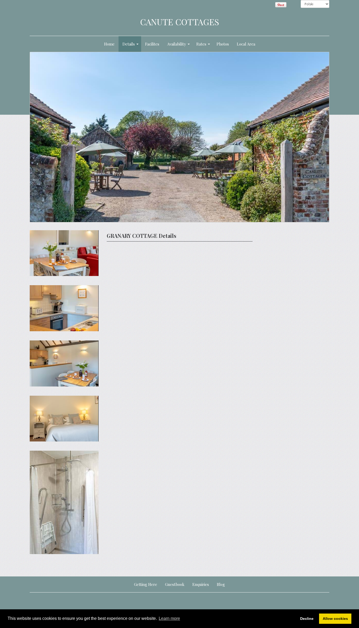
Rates (201, 44)
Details (128, 44)
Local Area (246, 44)
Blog (221, 584)
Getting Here (145, 584)
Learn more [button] (169, 618)
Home (109, 44)
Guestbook (174, 584)
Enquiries (200, 584)
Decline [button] (307, 618)
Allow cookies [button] (335, 618)
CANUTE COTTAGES (179, 21)
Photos (223, 44)
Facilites (152, 44)
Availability (176, 44)
